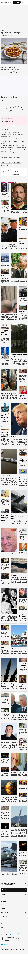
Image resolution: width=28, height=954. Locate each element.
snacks (19, 157)
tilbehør (12, 157)
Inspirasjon (4, 912)
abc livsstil (15, 949)
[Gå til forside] (6, 2)
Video (2, 927)
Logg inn (16, 2)
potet (3, 160)
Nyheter (3, 901)
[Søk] (26, 2)
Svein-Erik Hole (12, 934)
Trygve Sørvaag (15, 933)
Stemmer (4, 905)
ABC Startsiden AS (6, 944)
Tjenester (4, 916)
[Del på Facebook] (11, 72)
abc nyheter (6, 949)
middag (9, 160)
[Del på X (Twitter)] (14, 72)
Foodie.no (13, 113)
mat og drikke (18, 160)
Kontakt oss (5, 889)
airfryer (4, 157)
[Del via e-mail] (16, 72)
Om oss (3, 924)
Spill (2, 920)
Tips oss (4, 894)
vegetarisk (17, 162)
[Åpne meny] (22, 2)
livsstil (9, 162)
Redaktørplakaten (10, 938)
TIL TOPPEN (4, 882)
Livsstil (3, 909)
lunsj (3, 162)
